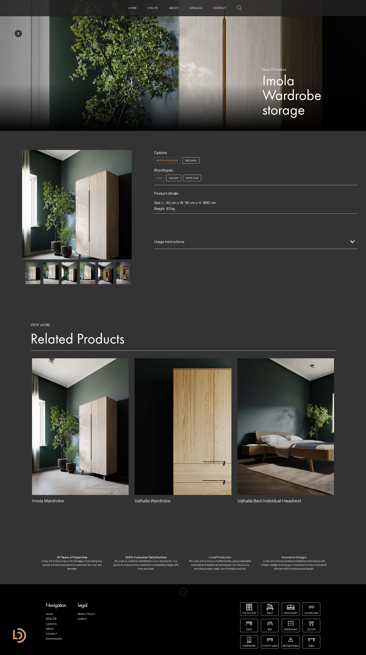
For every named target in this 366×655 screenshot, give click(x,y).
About (174, 8)
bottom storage (167, 160)
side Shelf (191, 160)
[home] (19, 635)
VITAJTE (152, 8)
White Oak (192, 178)
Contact (219, 8)
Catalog (195, 8)
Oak (159, 178)
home (132, 8)
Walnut (174, 178)
